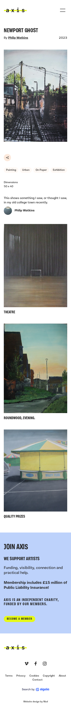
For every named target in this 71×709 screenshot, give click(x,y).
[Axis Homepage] (15, 10)
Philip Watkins (18, 37)
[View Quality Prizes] (35, 474)
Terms (8, 675)
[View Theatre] (35, 270)
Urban (26, 170)
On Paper (41, 170)
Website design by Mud (35, 702)
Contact (37, 679)
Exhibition (59, 170)
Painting (11, 170)
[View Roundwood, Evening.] (35, 373)
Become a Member (19, 618)
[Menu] (62, 10)
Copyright (49, 675)
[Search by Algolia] (35, 689)
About (62, 675)
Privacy (21, 675)
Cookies (34, 675)
